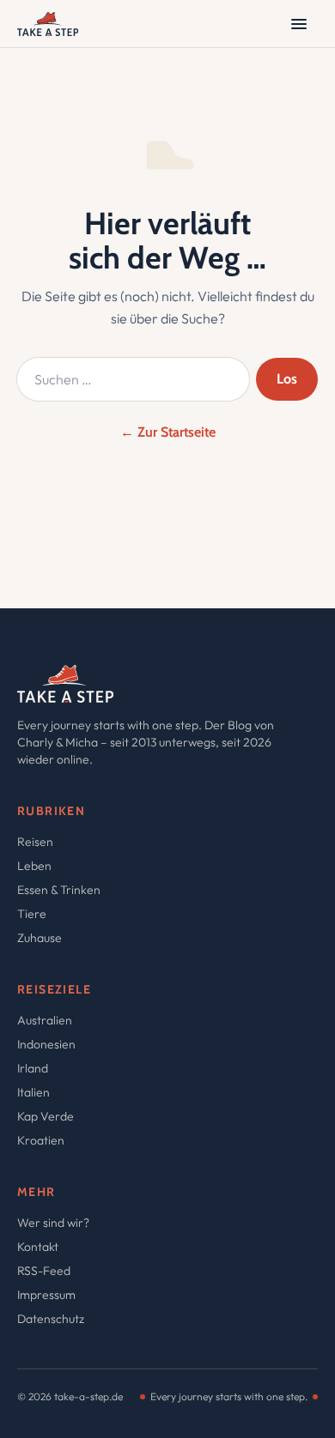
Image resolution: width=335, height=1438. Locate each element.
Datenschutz (50, 1318)
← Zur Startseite (168, 432)
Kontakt (37, 1246)
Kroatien (40, 1140)
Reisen (35, 841)
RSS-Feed (43, 1270)
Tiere (31, 913)
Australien (44, 1020)
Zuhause (39, 938)
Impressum (46, 1294)
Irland (32, 1068)
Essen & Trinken (58, 889)
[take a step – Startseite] (47, 24)
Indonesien (46, 1044)
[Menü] (299, 24)
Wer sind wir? (53, 1222)
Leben (34, 865)
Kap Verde (45, 1116)
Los (287, 379)
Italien (33, 1092)
